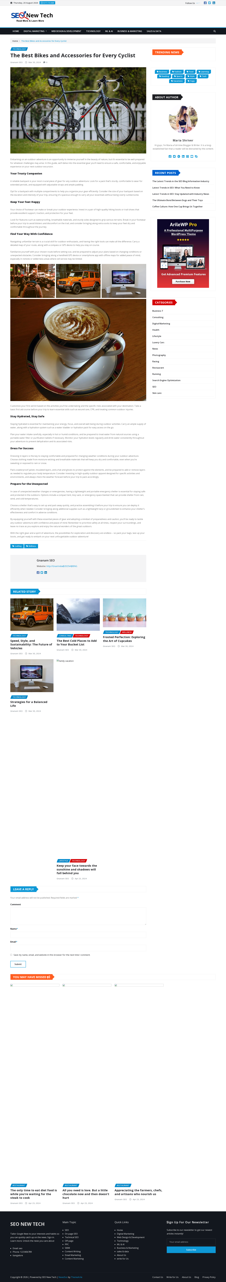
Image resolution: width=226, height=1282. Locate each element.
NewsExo (62, 1277)
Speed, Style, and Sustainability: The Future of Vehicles (31, 644)
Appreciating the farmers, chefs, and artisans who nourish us (138, 1192)
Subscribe (191, 1249)
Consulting (157, 317)
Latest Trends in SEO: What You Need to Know (176, 187)
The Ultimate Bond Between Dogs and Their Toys (177, 200)
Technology (93, 31)
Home (16, 31)
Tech (204, 76)
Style (192, 76)
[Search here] (215, 31)
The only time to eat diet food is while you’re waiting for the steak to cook (33, 1194)
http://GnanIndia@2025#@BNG (61, 566)
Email (13, 941)
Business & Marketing (130, 31)
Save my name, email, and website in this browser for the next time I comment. (52, 954)
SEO (154, 386)
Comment (15, 904)
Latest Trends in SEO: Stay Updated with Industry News (180, 194)
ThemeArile (76, 1277)
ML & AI (109, 31)
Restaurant (158, 367)
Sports (179, 76)
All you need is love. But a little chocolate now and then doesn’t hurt (86, 1194)
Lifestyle (156, 336)
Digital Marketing (34, 31)
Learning (205, 71)
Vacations (178, 81)
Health (155, 329)
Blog (196, 1277)
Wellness (32, 546)
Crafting (18, 546)
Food (191, 71)
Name (14, 928)
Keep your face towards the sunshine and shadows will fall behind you (77, 869)
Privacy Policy (209, 1277)
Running (156, 374)
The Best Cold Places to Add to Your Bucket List (77, 642)
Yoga (192, 81)
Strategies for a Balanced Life (28, 704)
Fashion (178, 71)
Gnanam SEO (16, 62)
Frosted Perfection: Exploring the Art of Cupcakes (124, 639)
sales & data (154, 31)
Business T (157, 310)
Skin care (157, 393)
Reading (165, 76)
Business (163, 71)
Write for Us (172, 1277)
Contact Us (157, 1277)
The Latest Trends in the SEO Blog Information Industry (180, 181)
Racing (155, 361)
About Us (186, 1277)
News (155, 348)
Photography (159, 355)
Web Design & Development (66, 31)
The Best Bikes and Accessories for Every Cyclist (44, 41)
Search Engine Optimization (166, 380)
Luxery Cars (158, 342)
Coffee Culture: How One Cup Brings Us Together (177, 206)
